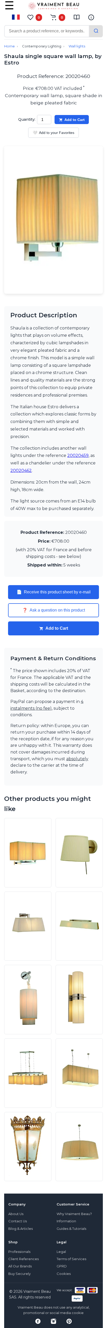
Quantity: (26, 119)
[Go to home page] (53, 7)
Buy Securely (19, 1274)
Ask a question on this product (53, 610)
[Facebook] (38, 1321)
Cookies (64, 1274)
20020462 (21, 470)
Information (66, 1221)
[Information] (91, 17)
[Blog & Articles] (76, 17)
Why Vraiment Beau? (74, 1214)
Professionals (19, 1252)
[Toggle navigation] (9, 9)
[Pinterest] (69, 1321)
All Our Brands (20, 1266)
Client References (23, 1259)
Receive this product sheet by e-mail (54, 592)
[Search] (96, 31)
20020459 (78, 455)
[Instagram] (53, 1321)
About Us (15, 1214)
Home (9, 46)
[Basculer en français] (16, 17)
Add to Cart (74, 120)
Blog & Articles (20, 1229)
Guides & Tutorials (71, 1229)
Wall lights (77, 46)
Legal (61, 1252)
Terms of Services (71, 1259)
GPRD (62, 1266)
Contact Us (17, 1221)
